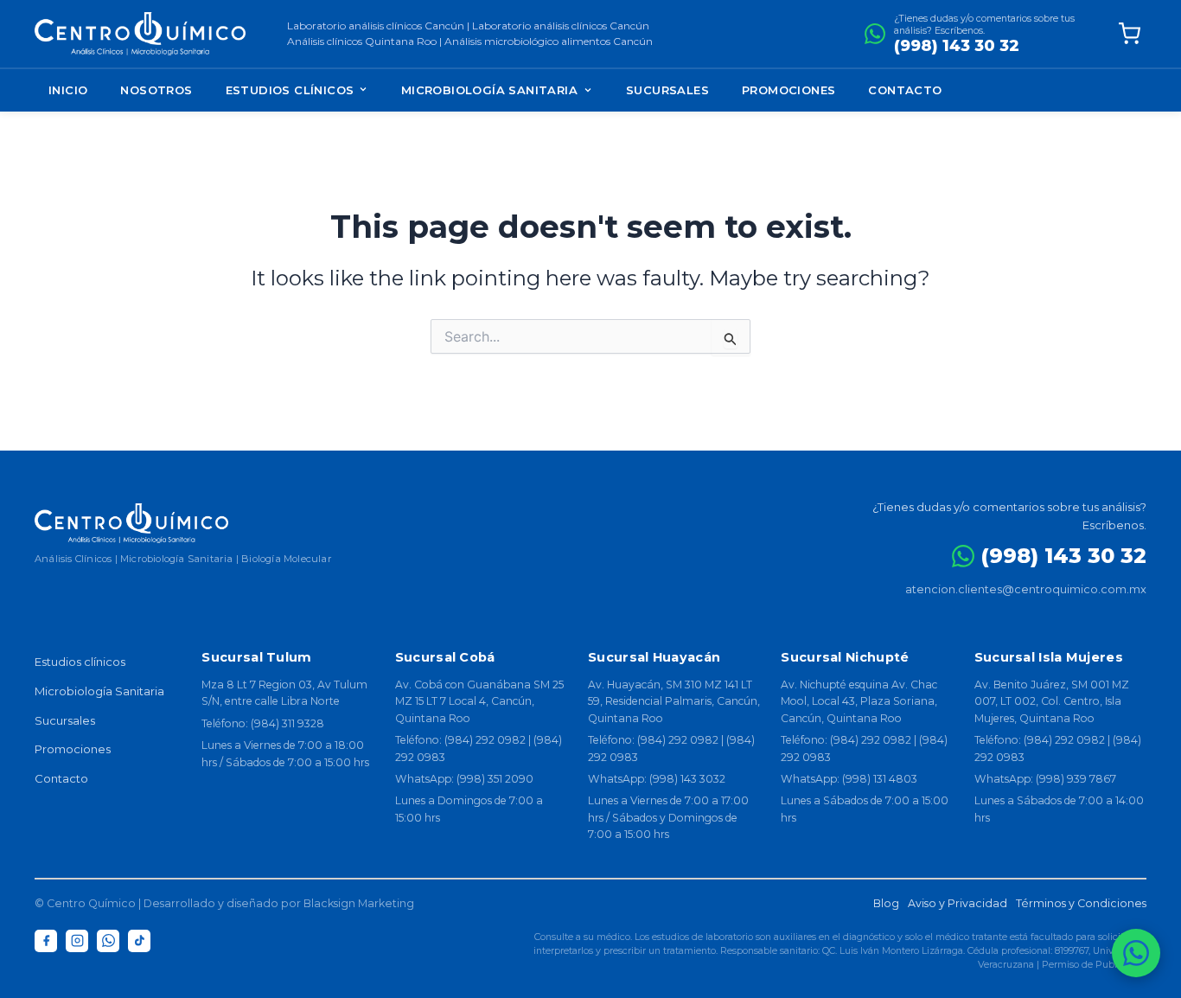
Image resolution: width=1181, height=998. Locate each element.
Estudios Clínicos (292, 90)
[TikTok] (139, 941)
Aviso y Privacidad (957, 903)
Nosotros (156, 90)
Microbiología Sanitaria (489, 90)
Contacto (905, 90)
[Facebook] (46, 941)
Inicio (67, 90)
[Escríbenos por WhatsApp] (1136, 953)
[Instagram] (77, 941)
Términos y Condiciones (1081, 903)
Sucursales (667, 90)
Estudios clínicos (80, 662)
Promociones (788, 90)
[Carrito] (1129, 33)
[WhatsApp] (108, 941)
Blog (886, 903)
